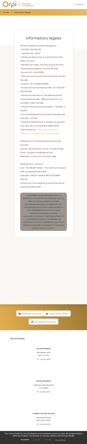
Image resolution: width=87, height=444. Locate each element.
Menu (81, 4)
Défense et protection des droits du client (40, 133)
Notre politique (60, 440)
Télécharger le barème (47, 129)
